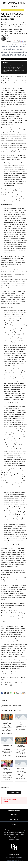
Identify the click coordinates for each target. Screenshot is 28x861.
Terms (17, 854)
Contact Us (14, 819)
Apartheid (4, 703)
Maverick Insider (14, 810)
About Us (14, 815)
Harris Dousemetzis (6, 705)
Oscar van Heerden (13, 38)
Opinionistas (4, 700)
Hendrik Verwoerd (17, 705)
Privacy (11, 854)
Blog (14, 824)
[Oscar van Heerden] (3, 39)
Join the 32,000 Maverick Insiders (13, 832)
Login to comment (14, 792)
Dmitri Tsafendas (12, 703)
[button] (16, 41)
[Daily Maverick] (14, 2)
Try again (5, 801)
